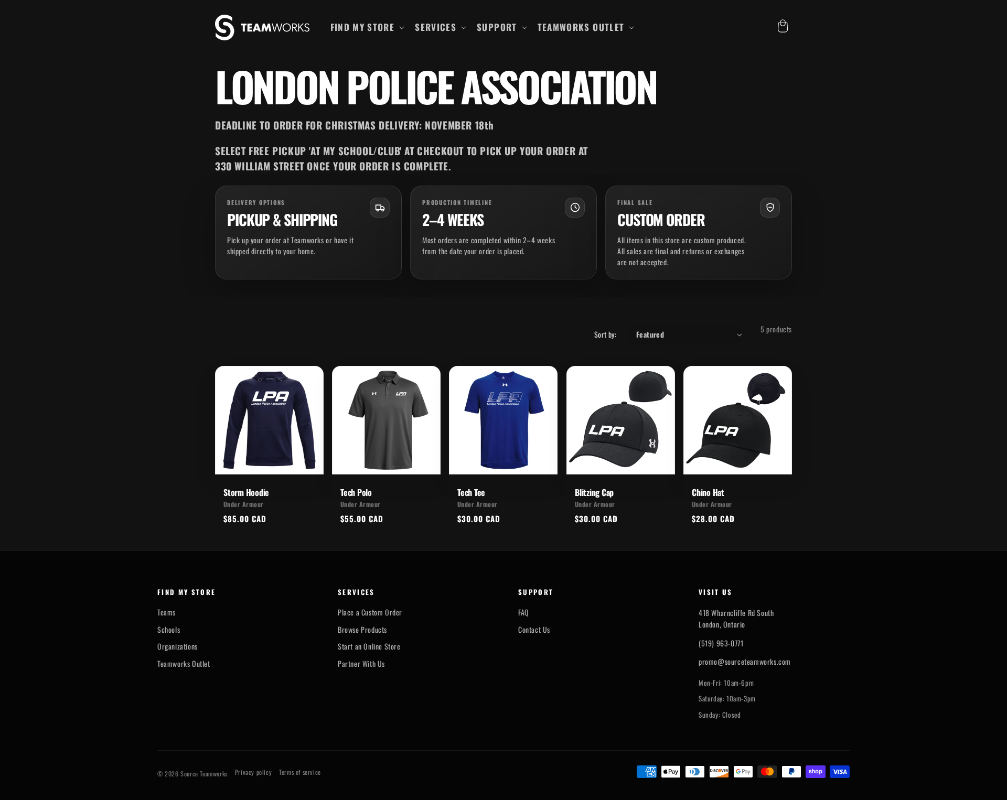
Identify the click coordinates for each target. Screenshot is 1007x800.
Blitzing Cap (594, 492)
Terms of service (300, 772)
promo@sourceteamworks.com (745, 661)
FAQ (523, 612)
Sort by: (605, 334)
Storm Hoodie (246, 492)
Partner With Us (361, 663)
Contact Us (534, 629)
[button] (366, 27)
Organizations (177, 646)
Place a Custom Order (370, 612)
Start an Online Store (369, 646)
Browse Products (362, 629)
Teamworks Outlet (183, 663)
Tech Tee (471, 492)
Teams (166, 612)
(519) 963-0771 (721, 642)
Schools (168, 629)
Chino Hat (708, 492)
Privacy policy (253, 772)
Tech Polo (356, 492)
